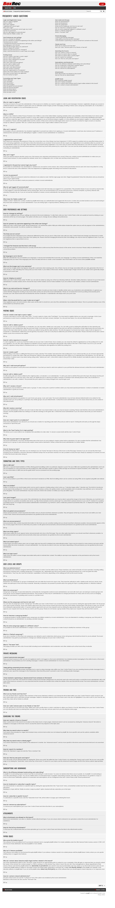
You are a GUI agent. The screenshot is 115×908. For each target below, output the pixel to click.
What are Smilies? (8, 83)
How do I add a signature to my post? (14, 59)
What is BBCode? (8, 80)
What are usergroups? (61, 24)
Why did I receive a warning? (11, 68)
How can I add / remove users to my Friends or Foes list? (71, 47)
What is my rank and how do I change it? (15, 49)
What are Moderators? (61, 23)
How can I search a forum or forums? (65, 52)
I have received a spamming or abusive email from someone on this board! (76, 40)
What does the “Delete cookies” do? (13, 34)
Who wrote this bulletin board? (63, 80)
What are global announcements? (13, 86)
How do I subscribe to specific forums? (66, 67)
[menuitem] (14, 8)
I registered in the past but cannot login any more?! (17, 29)
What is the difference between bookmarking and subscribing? (72, 64)
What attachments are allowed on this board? (68, 73)
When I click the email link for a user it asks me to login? (19, 51)
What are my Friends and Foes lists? (65, 46)
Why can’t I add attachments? (12, 67)
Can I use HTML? (7, 81)
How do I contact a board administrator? (66, 85)
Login (102, 4)
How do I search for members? (63, 57)
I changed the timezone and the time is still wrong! (17, 43)
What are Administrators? (62, 21)
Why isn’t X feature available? (63, 82)
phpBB (87, 259)
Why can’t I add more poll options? (13, 62)
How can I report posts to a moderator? (14, 70)
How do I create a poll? (9, 61)
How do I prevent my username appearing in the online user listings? (22, 40)
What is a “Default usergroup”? (63, 30)
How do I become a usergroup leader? (66, 27)
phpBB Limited (53, 842)
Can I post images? (8, 84)
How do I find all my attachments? (65, 75)
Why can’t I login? (8, 27)
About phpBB (28, 844)
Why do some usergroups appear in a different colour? (70, 29)
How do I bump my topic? (10, 75)
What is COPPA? (7, 23)
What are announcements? (11, 87)
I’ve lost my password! (9, 30)
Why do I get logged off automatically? (14, 32)
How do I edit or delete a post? (11, 58)
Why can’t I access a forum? (11, 65)
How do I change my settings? (11, 39)
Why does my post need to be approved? (15, 73)
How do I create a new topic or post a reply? (15, 56)
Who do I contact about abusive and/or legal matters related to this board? (76, 83)
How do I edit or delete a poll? (11, 64)
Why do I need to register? (10, 21)
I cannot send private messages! (64, 37)
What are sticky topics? (9, 89)
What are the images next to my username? (15, 46)
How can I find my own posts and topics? (67, 58)
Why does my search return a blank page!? (67, 55)
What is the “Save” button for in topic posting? (16, 71)
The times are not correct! (10, 42)
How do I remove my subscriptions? (65, 68)
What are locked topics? (10, 90)
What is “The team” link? (62, 32)
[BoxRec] (16, 4)
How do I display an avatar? (11, 48)
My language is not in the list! (11, 45)
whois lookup (26, 864)
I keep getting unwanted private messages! (67, 39)
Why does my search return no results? (66, 54)
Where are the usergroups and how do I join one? (69, 26)
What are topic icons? (9, 92)
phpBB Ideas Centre (84, 852)
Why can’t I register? (9, 24)
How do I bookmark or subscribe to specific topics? (69, 65)
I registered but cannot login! (11, 26)
